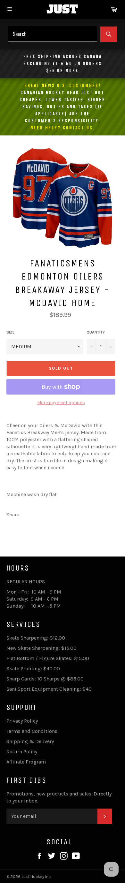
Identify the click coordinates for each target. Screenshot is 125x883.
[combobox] (52, 34)
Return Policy (21, 752)
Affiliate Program (26, 762)
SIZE (10, 332)
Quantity (96, 332)
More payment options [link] (61, 402)
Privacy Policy (22, 721)
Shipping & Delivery (30, 741)
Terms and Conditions (31, 731)
